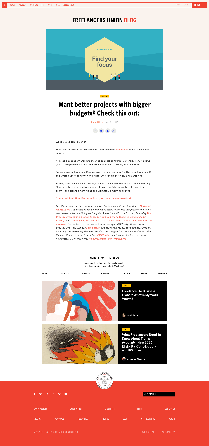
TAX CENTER (110, 409)
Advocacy (22, 5)
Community (85, 274)
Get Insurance (68, 5)
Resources (34, 5)
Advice (45, 274)
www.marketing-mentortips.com (107, 238)
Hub (42, 5)
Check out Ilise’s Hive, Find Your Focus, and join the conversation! (93, 198)
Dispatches (106, 274)
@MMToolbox (103, 235)
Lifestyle (162, 274)
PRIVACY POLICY (168, 432)
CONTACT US (170, 409)
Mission (12, 5)
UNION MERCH (76, 409)
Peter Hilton (97, 122)
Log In (186, 5)
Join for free (150, 394)
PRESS (139, 409)
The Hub (105, 419)
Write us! (119, 266)
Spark (50, 5)
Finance (126, 274)
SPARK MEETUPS (40, 409)
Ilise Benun (121, 149)
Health (144, 274)
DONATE (178, 5)
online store (93, 227)
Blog (58, 5)
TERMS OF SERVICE (147, 432)
